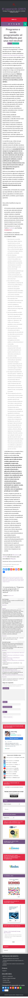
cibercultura (12, 578)
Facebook (11, 228)
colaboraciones (17, 578)
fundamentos (5, 580)
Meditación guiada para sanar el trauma (11, 958)
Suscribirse (14, 796)
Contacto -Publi (6, 980)
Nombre (5, 701)
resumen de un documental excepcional (13, 55)
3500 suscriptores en (12, 768)
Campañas (7, 578)
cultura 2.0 (7, 579)
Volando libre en (11, 766)
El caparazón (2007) (14, 8)
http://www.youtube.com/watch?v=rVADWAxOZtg (12, 674)
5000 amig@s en (11, 762)
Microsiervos (15, 554)
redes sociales (17, 580)
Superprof (6, 950)
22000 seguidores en (12, 760)
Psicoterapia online (6, 982)
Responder (4, 605)
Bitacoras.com (11, 595)
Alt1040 (5, 556)
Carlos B (4, 608)
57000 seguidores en (12, 764)
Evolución (18, 579)
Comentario (6, 688)
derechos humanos (12, 579)
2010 (7, 577)
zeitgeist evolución (6, 581)
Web (4, 711)
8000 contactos (11, 773)
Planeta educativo (11, 580)
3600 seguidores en (12, 769)
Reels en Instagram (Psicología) (9, 978)
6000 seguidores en (11, 771)
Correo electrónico (7, 706)
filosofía (22, 579)
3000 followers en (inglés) (13, 777)
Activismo (10, 577)
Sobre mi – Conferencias (8, 976)
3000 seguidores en (12, 775)
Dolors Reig (16, 43)
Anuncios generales (16, 577)
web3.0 (22, 580)
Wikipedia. (13, 558)
